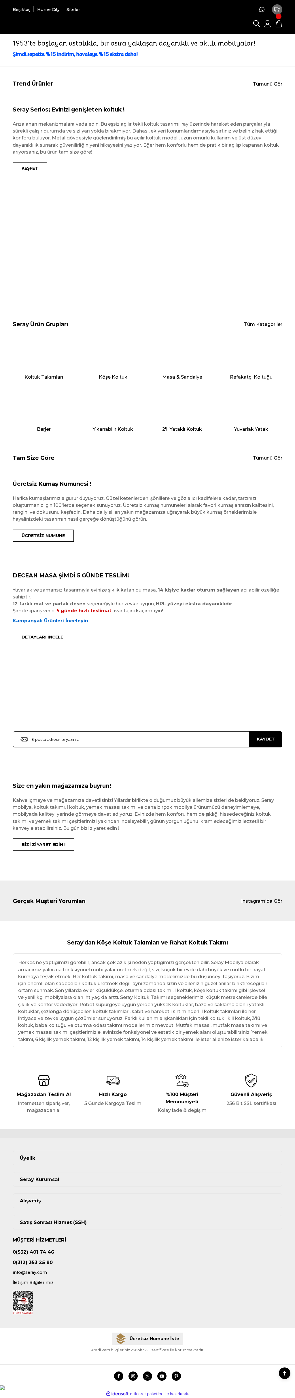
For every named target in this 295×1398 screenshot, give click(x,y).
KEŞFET (30, 168)
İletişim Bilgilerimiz (33, 1282)
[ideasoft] (117, 1394)
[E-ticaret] (147, 1393)
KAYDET (266, 739)
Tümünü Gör (267, 84)
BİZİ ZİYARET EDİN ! (43, 844)
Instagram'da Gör (261, 901)
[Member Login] (267, 23)
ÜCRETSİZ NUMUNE (43, 535)
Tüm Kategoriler (263, 324)
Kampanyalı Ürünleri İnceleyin (50, 621)
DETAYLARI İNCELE (42, 637)
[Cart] (278, 23)
